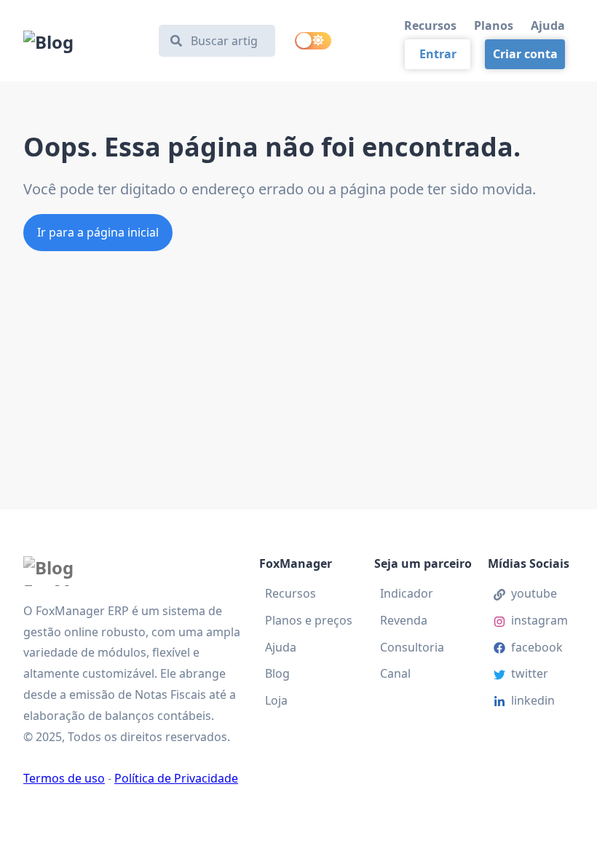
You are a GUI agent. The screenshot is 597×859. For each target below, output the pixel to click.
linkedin (533, 700)
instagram (539, 620)
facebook (537, 647)
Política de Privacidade (176, 778)
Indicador (406, 593)
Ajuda (548, 25)
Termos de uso (64, 778)
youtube (534, 593)
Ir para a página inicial (98, 232)
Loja (276, 700)
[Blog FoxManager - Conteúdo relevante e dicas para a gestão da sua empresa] (84, 40)
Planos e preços (308, 620)
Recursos (430, 25)
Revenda (403, 620)
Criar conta (525, 54)
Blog (277, 673)
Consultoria (412, 647)
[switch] (313, 41)
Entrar (437, 54)
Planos (493, 25)
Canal (395, 673)
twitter (529, 673)
